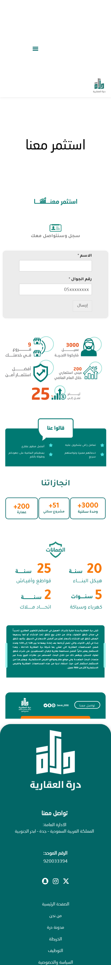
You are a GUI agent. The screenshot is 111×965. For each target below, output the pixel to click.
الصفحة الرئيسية (55, 903)
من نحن (55, 915)
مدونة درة (55, 927)
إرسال (82, 306)
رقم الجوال (80, 279)
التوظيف (55, 950)
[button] (35, 48)
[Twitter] (66, 881)
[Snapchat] (45, 881)
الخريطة (55, 938)
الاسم (85, 256)
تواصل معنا (87, 706)
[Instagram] (55, 881)
